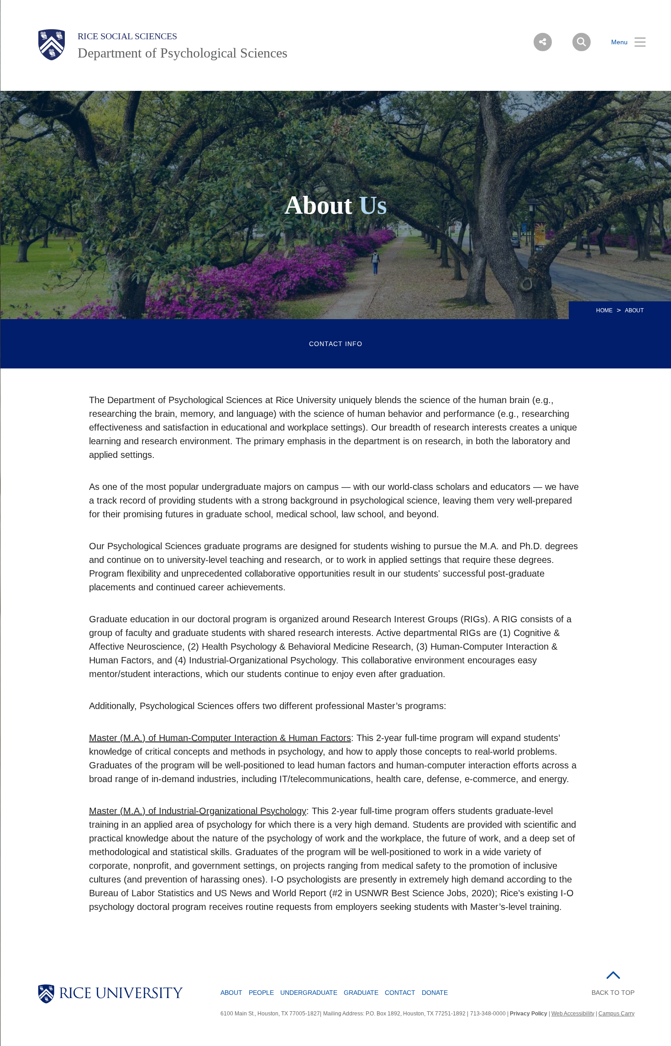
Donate (435, 992)
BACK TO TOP (613, 992)
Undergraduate (308, 992)
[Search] (581, 42)
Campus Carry (616, 1013)
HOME (604, 310)
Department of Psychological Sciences (183, 52)
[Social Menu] (543, 42)
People (261, 992)
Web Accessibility (572, 1013)
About (231, 992)
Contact (400, 992)
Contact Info (335, 343)
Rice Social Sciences (127, 36)
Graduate (361, 992)
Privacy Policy (528, 1013)
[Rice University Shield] (52, 44)
